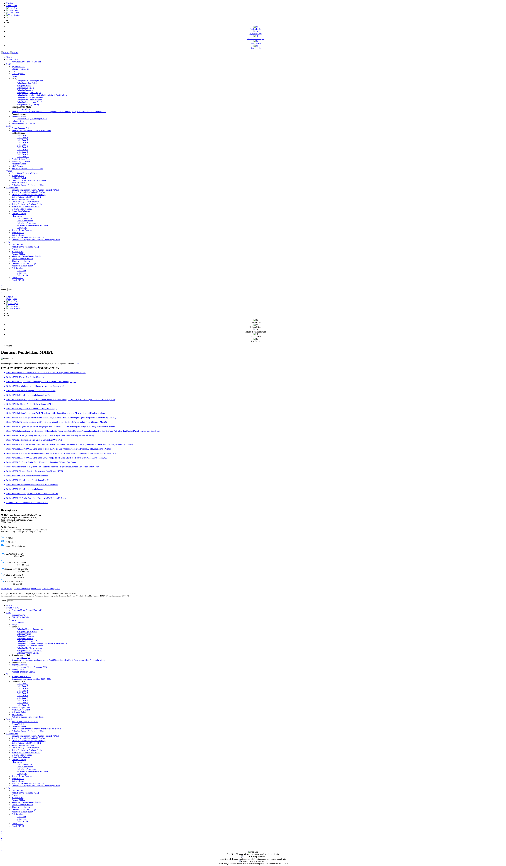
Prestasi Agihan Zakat (21, 161)
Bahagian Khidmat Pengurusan (30, 81)
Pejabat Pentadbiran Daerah (23, 123)
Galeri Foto (21, 270)
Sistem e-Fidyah (18, 235)
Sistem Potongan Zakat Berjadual (25, 202)
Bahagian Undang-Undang (28, 104)
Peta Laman (36, 589)
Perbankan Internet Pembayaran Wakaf (28, 185)
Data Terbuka (17, 244)
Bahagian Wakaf (24, 85)
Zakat (8, 126)
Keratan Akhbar (18, 254)
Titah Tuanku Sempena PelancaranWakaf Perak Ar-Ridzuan (36, 729)
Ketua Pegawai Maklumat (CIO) (25, 247)
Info (8, 242)
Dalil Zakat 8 (22, 152)
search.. (4, 289)
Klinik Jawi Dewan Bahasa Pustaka (26, 256)
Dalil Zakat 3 (22, 140)
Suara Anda (22, 228)
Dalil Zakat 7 (22, 149)
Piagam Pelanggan (19, 116)
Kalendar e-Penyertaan (26, 223)
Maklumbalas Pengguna (22, 209)
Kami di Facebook (24, 218)
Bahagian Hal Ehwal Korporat (29, 100)
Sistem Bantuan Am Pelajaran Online (27, 204)
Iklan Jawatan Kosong (21, 261)
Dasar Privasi (6, 589)
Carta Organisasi (18, 73)
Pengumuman (17, 249)
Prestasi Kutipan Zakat (21, 159)
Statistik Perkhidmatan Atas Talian (26, 206)
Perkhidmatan (12, 187)
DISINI (78, 363)
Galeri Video (22, 273)
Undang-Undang (19, 213)
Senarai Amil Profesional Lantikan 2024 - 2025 (31, 130)
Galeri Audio (22, 275)
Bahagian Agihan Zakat (27, 83)
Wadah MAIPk (18, 280)
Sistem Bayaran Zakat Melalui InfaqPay (28, 192)
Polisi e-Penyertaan (25, 221)
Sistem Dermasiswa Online (23, 199)
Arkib (57, 589)
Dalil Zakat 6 (22, 147)
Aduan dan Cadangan (21, 211)
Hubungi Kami (18, 121)
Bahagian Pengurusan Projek (29, 92)
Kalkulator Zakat (19, 164)
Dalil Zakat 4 (22, 142)
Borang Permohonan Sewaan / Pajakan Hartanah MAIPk (35, 190)
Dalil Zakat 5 (22, 145)
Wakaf (9, 171)
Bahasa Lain (11, 5)
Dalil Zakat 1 (22, 135)
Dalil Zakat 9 (22, 154)
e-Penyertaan (17, 216)
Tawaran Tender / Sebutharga (24, 263)
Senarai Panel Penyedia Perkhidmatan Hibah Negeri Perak (36, 240)
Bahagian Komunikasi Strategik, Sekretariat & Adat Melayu (42, 95)
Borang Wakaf (18, 175)
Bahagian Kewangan (25, 88)
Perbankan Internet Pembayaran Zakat (27, 168)
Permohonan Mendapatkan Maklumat (32, 225)
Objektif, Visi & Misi (20, 69)
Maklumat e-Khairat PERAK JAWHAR (28, 237)
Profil (8, 64)
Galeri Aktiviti (17, 268)
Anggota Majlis (23, 109)
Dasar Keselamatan (22, 589)
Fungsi (14, 76)
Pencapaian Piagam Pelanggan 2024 (32, 119)
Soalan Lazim (17, 277)
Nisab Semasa (17, 166)
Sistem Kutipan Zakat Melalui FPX (26, 197)
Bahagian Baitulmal (25, 90)
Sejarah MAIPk (18, 66)
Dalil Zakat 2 (22, 138)
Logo (14, 71)
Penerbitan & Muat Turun (22, 266)
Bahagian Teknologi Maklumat (30, 97)
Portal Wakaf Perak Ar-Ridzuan (25, 173)
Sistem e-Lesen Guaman (22, 230)
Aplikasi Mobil (18, 232)
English (9, 3)
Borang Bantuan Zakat (21, 128)
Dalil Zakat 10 (23, 157)
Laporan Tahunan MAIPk (22, 259)
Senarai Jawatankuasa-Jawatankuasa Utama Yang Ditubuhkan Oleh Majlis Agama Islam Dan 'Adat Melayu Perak (59, 111)
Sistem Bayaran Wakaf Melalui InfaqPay (28, 194)
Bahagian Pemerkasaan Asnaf (29, 102)
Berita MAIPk (17, 251)
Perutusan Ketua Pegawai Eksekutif (26, 62)
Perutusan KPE (12, 59)
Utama (9, 57)
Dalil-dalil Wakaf (19, 178)
